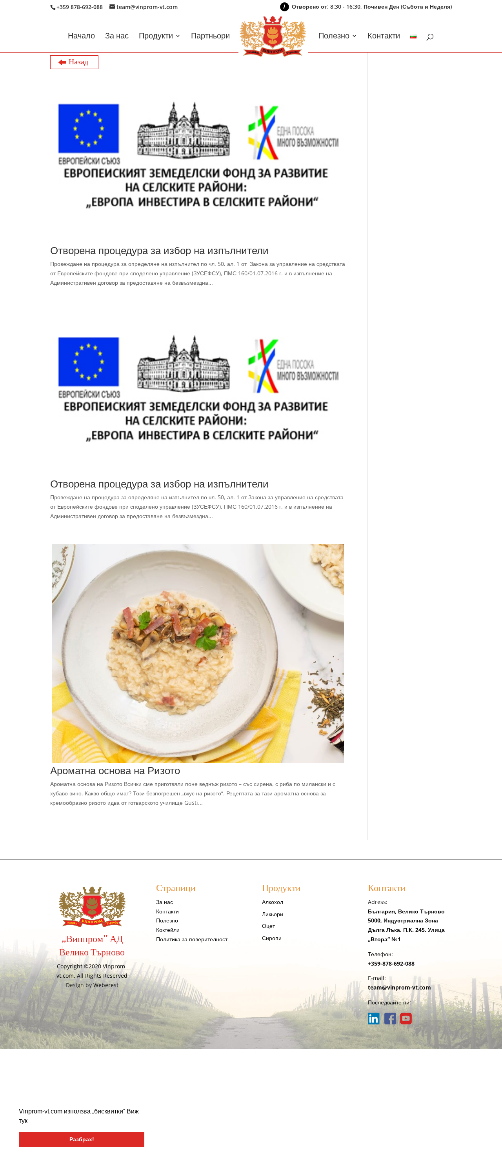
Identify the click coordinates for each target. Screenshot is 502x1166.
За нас (117, 37)
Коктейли (168, 929)
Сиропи (272, 938)
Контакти (383, 37)
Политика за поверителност (191, 939)
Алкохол (272, 902)
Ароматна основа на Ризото (115, 770)
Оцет (268, 926)
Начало (81, 37)
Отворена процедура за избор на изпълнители (159, 250)
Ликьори (272, 914)
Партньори (210, 37)
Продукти (156, 37)
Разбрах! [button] (81, 1139)
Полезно (333, 37)
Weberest (105, 985)
